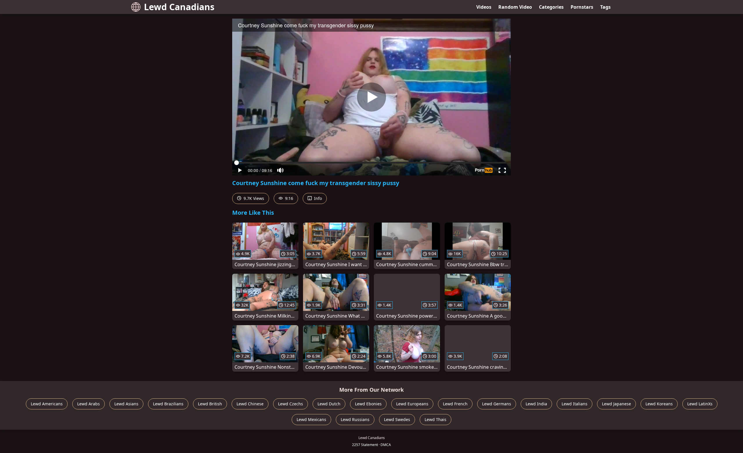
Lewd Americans (47, 404)
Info (317, 198)
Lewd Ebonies (368, 404)
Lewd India (536, 404)
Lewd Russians (355, 419)
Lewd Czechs (290, 404)
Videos (483, 7)
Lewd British (210, 404)
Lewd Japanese (616, 404)
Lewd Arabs (88, 404)
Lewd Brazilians (168, 404)
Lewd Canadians (179, 7)
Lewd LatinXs (700, 404)
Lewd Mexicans (311, 419)
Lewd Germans (496, 404)
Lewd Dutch (329, 404)
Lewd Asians (126, 404)
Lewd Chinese (250, 404)
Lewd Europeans (412, 404)
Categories (551, 7)
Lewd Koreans (659, 404)
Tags (605, 7)
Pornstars (582, 7)
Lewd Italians (574, 404)
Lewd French (455, 404)
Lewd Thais (435, 419)
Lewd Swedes (397, 419)
